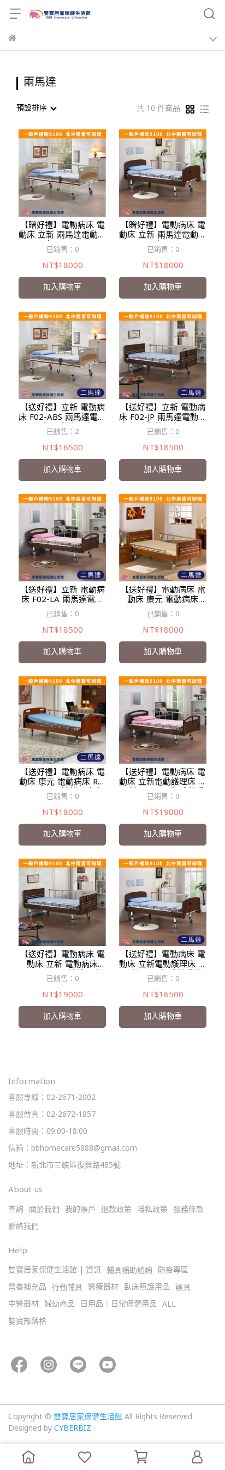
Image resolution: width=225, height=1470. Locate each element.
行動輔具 (67, 1288)
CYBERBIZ (72, 1428)
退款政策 (116, 1210)
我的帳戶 (80, 1210)
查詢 (15, 1210)
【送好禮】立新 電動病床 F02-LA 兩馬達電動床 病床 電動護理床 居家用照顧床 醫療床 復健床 (62, 595)
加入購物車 (62, 287)
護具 (183, 1288)
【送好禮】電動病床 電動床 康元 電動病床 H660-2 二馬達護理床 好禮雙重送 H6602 (163, 595)
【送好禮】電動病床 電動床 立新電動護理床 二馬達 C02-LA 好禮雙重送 (162, 778)
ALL (169, 1305)
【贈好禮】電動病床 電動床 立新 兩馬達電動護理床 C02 (162, 231)
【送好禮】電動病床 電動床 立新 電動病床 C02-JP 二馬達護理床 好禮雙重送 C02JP (62, 960)
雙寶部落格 (27, 1321)
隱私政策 (152, 1210)
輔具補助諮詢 (129, 1271)
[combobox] (36, 108)
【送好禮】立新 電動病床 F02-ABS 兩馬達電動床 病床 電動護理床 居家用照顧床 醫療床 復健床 (62, 413)
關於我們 (44, 1210)
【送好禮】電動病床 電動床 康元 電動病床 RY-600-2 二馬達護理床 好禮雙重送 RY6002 (62, 778)
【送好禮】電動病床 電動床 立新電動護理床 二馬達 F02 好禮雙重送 (162, 960)
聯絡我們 (23, 1226)
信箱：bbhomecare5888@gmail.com (72, 1148)
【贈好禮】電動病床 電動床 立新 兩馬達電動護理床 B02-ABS (62, 231)
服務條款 (188, 1210)
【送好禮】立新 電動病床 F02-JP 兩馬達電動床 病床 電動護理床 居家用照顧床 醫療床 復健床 (162, 413)
